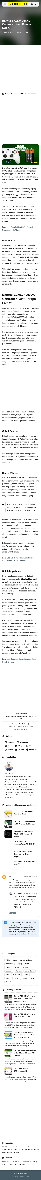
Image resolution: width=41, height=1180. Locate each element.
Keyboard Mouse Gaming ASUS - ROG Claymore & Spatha (23, 833)
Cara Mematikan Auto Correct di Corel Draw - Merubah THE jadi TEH (25, 1052)
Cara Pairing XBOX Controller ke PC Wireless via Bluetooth (25, 822)
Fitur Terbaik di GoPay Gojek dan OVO (24, 863)
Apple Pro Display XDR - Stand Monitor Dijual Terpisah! (23, 854)
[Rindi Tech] (18, 4)
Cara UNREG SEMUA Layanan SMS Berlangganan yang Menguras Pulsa (25, 998)
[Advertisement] (20, 67)
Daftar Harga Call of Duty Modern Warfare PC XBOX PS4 (25, 842)
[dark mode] (36, 4)
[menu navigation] (5, 4)
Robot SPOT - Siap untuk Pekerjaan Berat (23, 812)
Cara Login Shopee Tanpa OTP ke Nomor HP (23, 1070)
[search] (32, 4)
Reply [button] (13, 913)
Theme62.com (24, 1177)
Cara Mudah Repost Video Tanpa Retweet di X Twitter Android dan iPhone (24, 1034)
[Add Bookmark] (25, 32)
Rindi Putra (7, 32)
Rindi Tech (23, 1173)
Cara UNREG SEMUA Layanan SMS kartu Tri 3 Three (25, 1015)
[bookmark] (39, 4)
